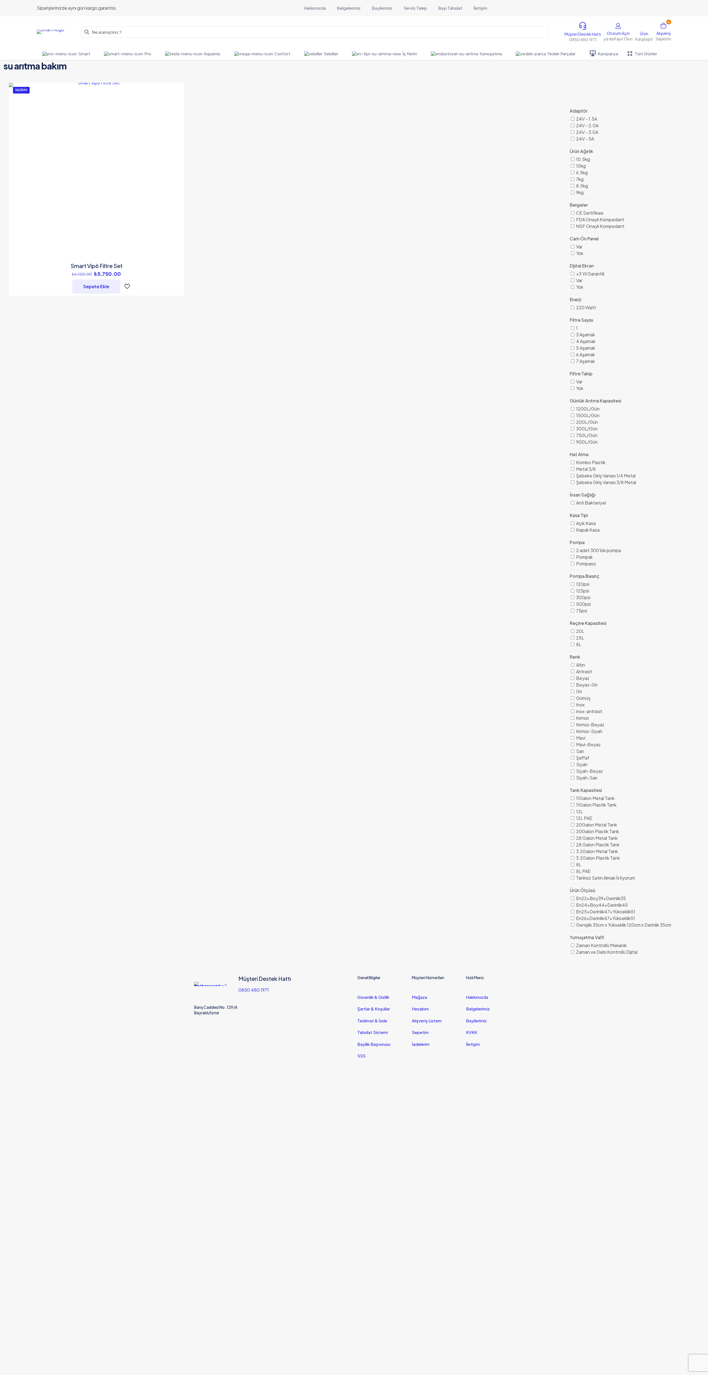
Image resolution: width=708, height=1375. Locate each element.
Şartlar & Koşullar (373, 1008)
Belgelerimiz (478, 1008)
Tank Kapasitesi (586, 790)
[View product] (176, 102)
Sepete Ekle (96, 286)
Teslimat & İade (372, 1020)
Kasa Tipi (579, 515)
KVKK (471, 1032)
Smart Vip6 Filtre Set (97, 265)
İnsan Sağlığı (582, 495)
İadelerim (421, 1044)
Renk (575, 657)
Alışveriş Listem (427, 1020)
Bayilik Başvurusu (374, 1044)
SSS (361, 1055)
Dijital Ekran (582, 266)
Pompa (577, 542)
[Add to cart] (176, 90)
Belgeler (579, 205)
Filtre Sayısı (581, 320)
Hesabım (420, 1008)
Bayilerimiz (476, 1020)
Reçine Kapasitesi (588, 623)
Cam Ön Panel (584, 238)
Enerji (575, 299)
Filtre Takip (581, 373)
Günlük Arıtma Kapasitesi (595, 401)
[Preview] (176, 126)
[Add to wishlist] (176, 114)
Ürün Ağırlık (581, 151)
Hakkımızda (477, 997)
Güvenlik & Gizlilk (373, 997)
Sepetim (420, 1032)
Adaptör (579, 111)
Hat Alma (579, 454)
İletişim (473, 1044)
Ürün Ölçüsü (582, 890)
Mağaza (419, 997)
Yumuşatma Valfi (587, 937)
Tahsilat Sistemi (372, 1032)
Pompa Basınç (584, 576)
